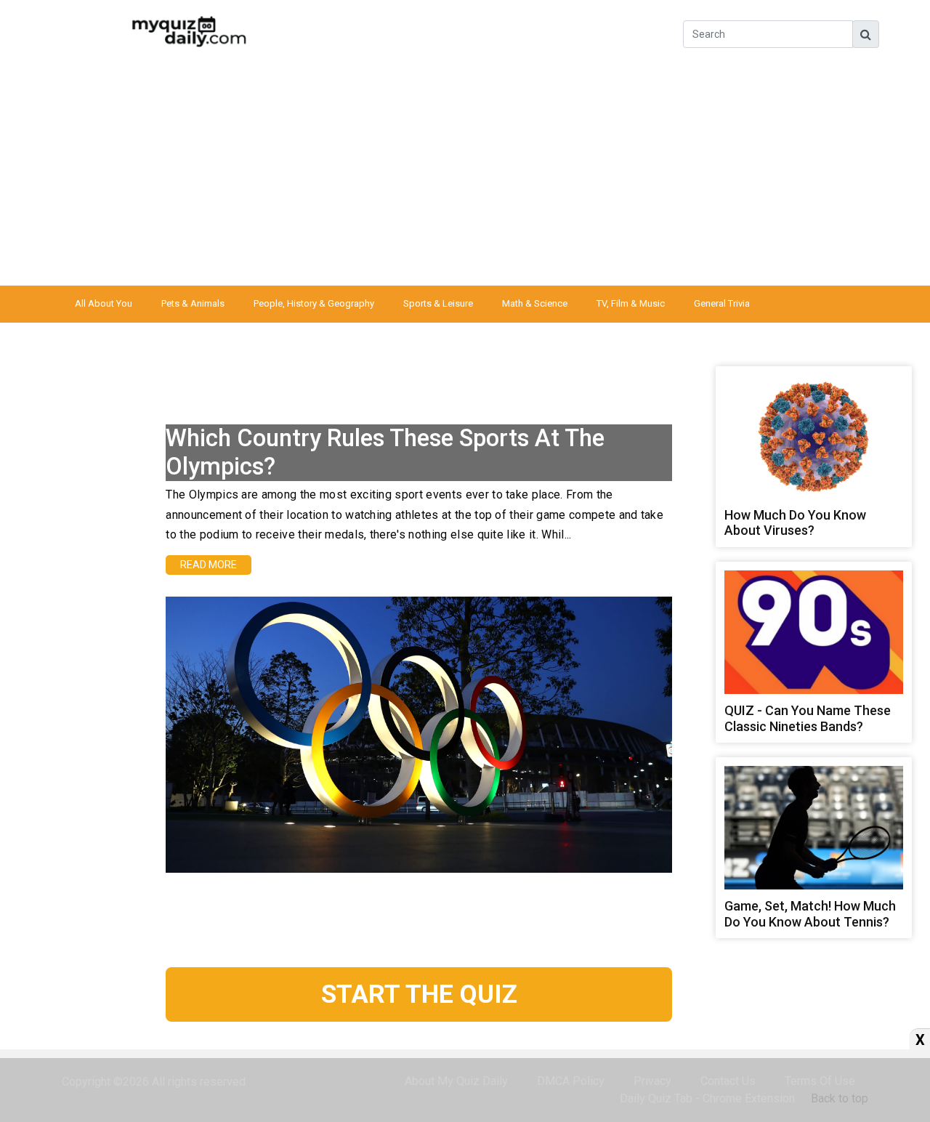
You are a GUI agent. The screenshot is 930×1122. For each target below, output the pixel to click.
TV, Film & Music (631, 303)
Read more (208, 564)
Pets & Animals (193, 303)
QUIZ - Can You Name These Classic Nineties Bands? (807, 718)
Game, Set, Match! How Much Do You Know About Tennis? (810, 913)
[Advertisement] (465, 176)
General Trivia (722, 303)
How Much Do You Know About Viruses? (795, 522)
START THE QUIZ (419, 994)
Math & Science (534, 303)
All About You (103, 303)
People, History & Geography (314, 303)
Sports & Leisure (438, 303)
